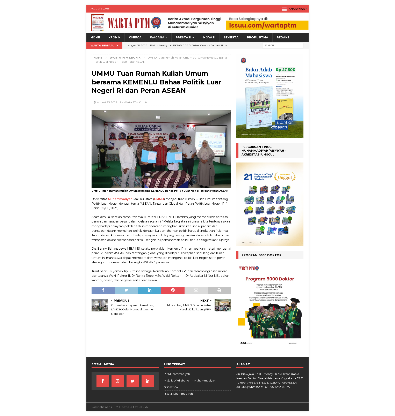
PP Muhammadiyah (177, 374)
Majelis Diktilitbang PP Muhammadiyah (190, 380)
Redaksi (283, 37)
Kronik (114, 37)
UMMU (159, 199)
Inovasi (208, 37)
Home (95, 37)
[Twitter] (133, 381)
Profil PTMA (257, 37)
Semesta (231, 37)
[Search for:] (282, 45)
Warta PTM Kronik (136, 102)
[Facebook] (102, 381)
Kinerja (135, 37)
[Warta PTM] (197, 31)
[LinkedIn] (148, 381)
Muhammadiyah (120, 199)
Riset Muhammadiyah (178, 393)
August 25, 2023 (107, 102)
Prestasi (183, 37)
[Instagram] (118, 381)
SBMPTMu (171, 387)
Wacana (157, 37)
